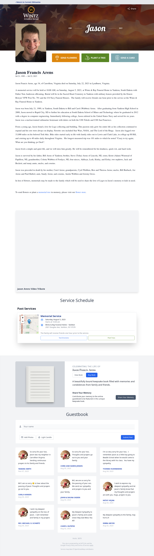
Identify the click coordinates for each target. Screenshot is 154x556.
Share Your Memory (126, 397)
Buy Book (91, 375)
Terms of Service (83, 545)
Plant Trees (111, 338)
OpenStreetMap (79, 549)
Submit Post (128, 437)
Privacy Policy (70, 545)
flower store (81, 192)
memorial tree (44, 192)
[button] (29, 321)
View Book (78, 375)
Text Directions (64, 338)
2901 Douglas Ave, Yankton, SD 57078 (60, 327)
